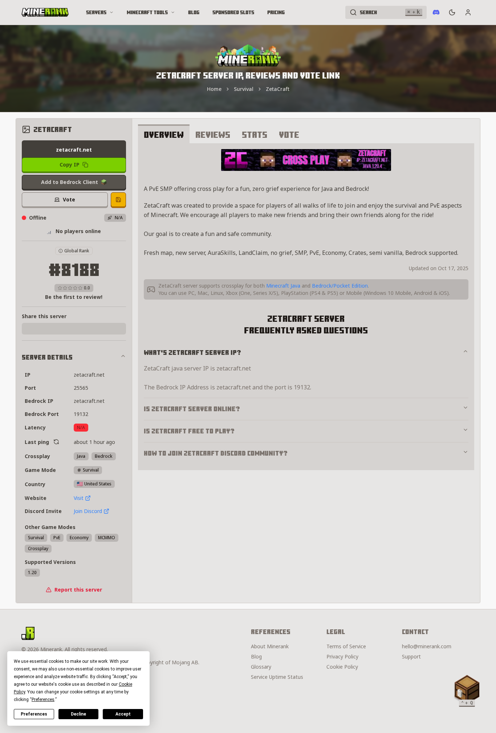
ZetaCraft (277, 88)
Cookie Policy (342, 666)
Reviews (212, 134)
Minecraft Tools (147, 12)
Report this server (78, 589)
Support (411, 656)
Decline (78, 714)
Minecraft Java (283, 285)
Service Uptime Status (277, 676)
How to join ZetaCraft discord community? (216, 453)
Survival (243, 88)
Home (214, 88)
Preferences (34, 714)
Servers (96, 12)
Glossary (261, 666)
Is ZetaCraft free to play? (189, 431)
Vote (289, 134)
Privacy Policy (342, 656)
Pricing (276, 12)
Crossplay (38, 548)
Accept (123, 714)
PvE (56, 537)
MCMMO (106, 537)
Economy (79, 537)
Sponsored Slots (233, 12)
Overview (164, 134)
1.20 (32, 572)
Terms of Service (346, 646)
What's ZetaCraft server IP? (192, 352)
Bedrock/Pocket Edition (340, 285)
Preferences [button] (43, 699)
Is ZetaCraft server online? (192, 409)
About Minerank (270, 646)
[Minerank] (45, 12)
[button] (466, 689)
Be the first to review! (73, 296)
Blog (193, 12)
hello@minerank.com (426, 646)
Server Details (47, 357)
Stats (254, 134)
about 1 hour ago (94, 441)
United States (97, 484)
